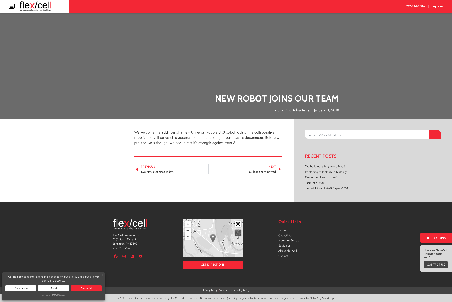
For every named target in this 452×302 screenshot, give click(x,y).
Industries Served (288, 240)
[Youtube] (140, 256)
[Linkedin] (132, 256)
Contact (283, 256)
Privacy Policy (210, 290)
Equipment (285, 246)
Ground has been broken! (321, 177)
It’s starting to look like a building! (326, 172)
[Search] (435, 134)
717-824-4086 (415, 6)
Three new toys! (314, 183)
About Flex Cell (287, 251)
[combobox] (367, 134)
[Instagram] (124, 256)
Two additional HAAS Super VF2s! (326, 188)
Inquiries (437, 6)
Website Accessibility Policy (234, 290)
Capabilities (285, 235)
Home (282, 230)
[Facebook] (115, 256)
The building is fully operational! (325, 166)
